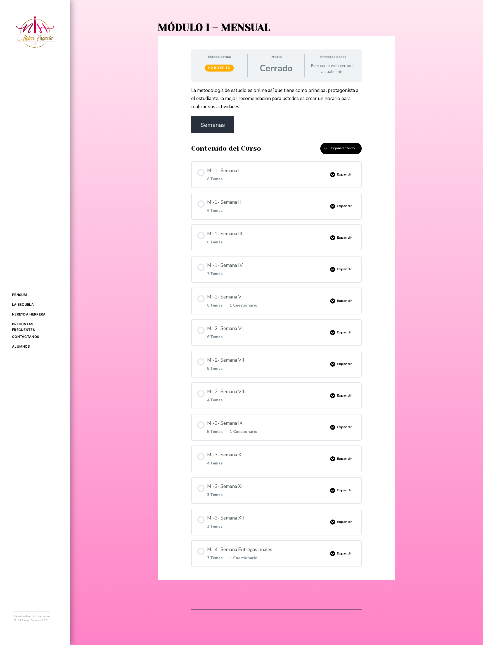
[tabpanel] (276, 110)
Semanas (212, 125)
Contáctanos (25, 337)
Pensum (19, 295)
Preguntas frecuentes (23, 327)
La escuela (23, 304)
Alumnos (21, 346)
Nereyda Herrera (29, 314)
